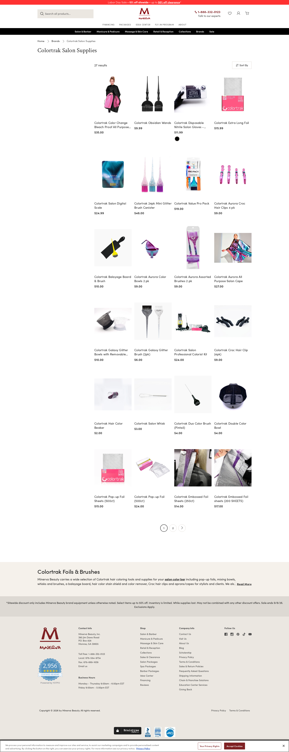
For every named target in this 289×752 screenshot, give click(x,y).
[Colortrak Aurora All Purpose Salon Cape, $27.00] (233, 248)
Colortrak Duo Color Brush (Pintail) (192, 425)
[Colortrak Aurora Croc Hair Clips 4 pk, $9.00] (233, 174)
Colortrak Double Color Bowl (230, 425)
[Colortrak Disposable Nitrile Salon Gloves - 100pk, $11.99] (193, 94)
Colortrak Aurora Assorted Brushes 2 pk (192, 279)
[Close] (283, 745)
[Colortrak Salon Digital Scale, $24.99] (113, 174)
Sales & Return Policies (191, 666)
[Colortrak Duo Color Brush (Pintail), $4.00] (193, 394)
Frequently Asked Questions (194, 671)
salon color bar (175, 579)
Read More (244, 584)
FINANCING (109, 24)
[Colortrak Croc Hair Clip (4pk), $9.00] (233, 321)
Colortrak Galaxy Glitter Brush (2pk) (151, 352)
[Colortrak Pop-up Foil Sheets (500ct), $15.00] (113, 468)
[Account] (238, 13)
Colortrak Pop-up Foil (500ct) (149, 499)
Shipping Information (190, 675)
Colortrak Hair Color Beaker (108, 425)
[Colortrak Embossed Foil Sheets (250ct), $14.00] (193, 468)
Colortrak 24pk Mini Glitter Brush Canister (153, 205)
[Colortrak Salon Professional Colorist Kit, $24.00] (193, 321)
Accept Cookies (235, 746)
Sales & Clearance (150, 657)
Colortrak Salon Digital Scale (110, 205)
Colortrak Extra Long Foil (231, 123)
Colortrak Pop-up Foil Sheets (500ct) (109, 499)
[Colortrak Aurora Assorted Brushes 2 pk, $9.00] (193, 248)
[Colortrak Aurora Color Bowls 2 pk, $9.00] (153, 248)
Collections (146, 652)
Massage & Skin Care (151, 643)
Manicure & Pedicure (151, 638)
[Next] (182, 528)
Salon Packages (149, 661)
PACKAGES (125, 24)
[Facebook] (225, 634)
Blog (181, 647)
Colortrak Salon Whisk (149, 423)
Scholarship (185, 652)
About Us (184, 643)
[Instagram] (231, 634)
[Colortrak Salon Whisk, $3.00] (153, 394)
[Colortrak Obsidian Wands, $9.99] (153, 94)
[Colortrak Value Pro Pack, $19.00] (193, 174)
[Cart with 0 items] (247, 13)
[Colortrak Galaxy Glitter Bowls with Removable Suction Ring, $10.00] (113, 321)
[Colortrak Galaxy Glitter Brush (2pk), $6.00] (153, 321)
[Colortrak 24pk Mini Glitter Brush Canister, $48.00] (153, 174)
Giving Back (185, 689)
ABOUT (182, 24)
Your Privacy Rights (209, 746)
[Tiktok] (244, 634)
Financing (145, 680)
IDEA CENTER (143, 24)
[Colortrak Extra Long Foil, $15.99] (233, 94)
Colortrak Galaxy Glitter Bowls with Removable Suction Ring (111, 352)
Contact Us (185, 634)
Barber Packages (149, 671)
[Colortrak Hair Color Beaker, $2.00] (113, 394)
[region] (144, 746)
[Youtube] (250, 634)
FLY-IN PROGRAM (164, 24)
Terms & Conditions (189, 661)
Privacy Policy (186, 657)
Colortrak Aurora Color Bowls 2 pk (150, 279)
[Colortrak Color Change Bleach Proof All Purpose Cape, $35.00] (113, 94)
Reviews (144, 684)
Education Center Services (193, 684)
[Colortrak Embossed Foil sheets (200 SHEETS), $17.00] (233, 468)
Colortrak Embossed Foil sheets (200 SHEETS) (231, 499)
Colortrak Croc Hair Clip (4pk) (231, 352)
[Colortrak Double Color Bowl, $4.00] (233, 394)
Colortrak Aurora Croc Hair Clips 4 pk (229, 205)
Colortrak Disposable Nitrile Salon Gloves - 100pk (189, 125)
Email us (82, 666)
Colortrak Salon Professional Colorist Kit (190, 352)
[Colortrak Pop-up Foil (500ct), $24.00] (153, 468)
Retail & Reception (150, 647)
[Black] (177, 138)
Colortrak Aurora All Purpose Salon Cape (228, 279)
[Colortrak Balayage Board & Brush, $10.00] (113, 248)
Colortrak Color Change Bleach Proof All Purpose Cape (111, 125)
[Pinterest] (237, 634)
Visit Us (182, 638)
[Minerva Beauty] (144, 13)
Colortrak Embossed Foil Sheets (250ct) (191, 499)
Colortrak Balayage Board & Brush (112, 279)
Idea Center (146, 675)
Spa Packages (148, 666)
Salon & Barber (148, 634)
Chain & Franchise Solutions (194, 680)
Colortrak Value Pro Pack (191, 203)
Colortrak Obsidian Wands (152, 123)
